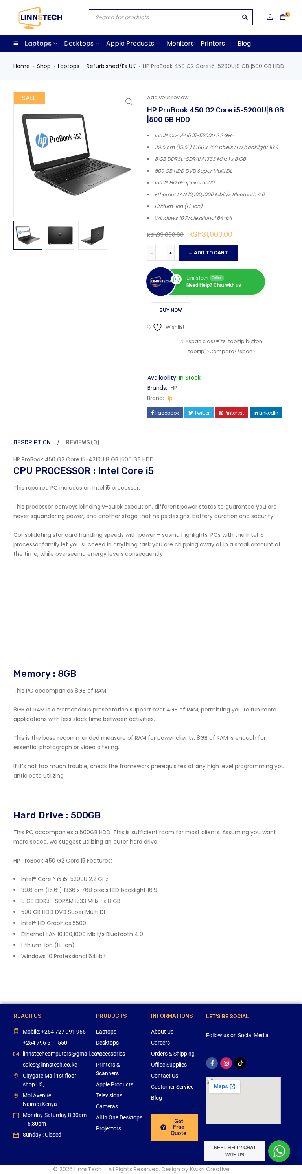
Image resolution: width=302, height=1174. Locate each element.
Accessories (110, 1054)
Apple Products (114, 1084)
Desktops (107, 1042)
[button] (129, 102)
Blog (156, 1098)
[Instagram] (226, 1063)
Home (21, 66)
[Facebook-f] (212, 1063)
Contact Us (164, 1076)
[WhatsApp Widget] (279, 1151)
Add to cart (211, 253)
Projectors (108, 1128)
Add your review (168, 97)
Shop (44, 66)
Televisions (109, 1095)
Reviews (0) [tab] (82, 442)
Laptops (68, 66)
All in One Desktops (119, 1117)
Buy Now (170, 310)
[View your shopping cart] (282, 17)
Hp (169, 398)
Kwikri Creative (210, 1169)
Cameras (107, 1106)
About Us (162, 1031)
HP (174, 388)
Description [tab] (32, 442)
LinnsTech (88, 1169)
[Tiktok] (240, 1063)
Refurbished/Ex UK (111, 66)
